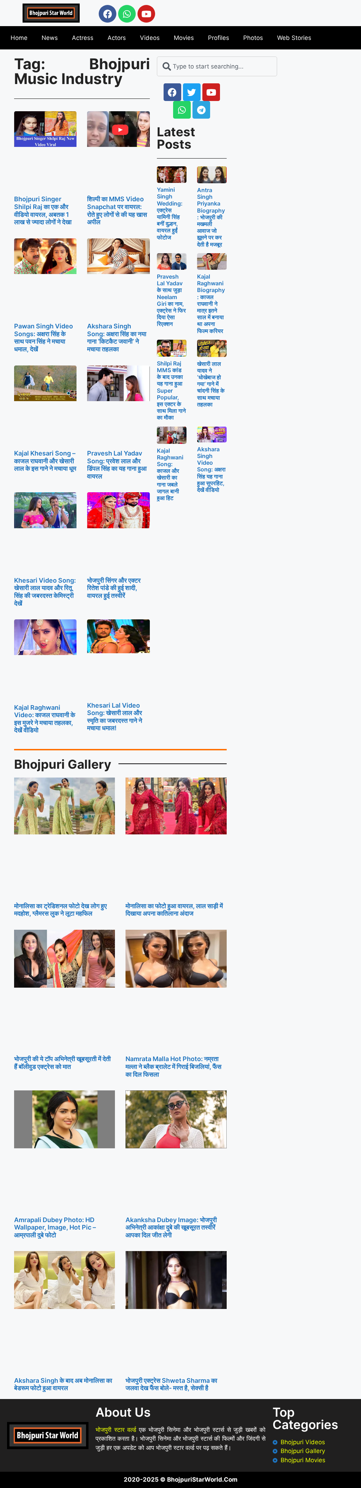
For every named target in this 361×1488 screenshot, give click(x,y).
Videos (150, 37)
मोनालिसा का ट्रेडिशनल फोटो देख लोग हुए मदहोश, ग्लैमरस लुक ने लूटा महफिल (60, 909)
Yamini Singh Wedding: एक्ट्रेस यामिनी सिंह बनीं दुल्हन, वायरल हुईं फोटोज (170, 213)
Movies (184, 37)
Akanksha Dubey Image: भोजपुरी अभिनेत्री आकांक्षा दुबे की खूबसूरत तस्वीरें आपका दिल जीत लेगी (171, 1227)
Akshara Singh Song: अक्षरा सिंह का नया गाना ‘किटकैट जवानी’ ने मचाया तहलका (116, 337)
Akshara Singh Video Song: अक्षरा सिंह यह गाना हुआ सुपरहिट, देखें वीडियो (211, 469)
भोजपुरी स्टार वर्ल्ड (116, 1429)
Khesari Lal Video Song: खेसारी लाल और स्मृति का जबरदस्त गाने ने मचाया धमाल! (114, 717)
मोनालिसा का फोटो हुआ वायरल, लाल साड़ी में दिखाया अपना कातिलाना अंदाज (174, 909)
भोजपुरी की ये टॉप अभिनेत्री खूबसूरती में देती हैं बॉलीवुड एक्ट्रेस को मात (62, 1062)
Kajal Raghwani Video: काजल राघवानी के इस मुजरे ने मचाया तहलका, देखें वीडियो (44, 719)
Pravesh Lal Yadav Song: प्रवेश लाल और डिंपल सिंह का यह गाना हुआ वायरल (117, 465)
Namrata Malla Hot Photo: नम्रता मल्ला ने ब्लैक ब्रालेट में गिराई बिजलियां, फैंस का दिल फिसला (173, 1066)
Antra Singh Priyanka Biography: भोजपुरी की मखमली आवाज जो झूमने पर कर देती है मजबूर (211, 217)
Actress (82, 37)
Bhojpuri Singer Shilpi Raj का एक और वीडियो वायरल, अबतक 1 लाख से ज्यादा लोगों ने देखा (43, 210)
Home (19, 37)
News (50, 37)
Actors (117, 37)
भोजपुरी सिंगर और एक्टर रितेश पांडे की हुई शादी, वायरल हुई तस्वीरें (114, 588)
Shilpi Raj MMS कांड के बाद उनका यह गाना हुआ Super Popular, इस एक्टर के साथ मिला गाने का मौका (171, 390)
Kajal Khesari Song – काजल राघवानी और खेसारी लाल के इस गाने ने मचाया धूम (45, 461)
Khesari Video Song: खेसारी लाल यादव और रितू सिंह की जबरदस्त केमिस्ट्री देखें (45, 592)
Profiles (218, 37)
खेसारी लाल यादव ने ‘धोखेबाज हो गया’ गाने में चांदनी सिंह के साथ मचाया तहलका (211, 384)
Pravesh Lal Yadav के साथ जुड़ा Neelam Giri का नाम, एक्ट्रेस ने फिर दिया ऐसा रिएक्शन (171, 300)
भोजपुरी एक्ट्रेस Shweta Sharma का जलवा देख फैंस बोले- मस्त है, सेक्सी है (171, 1384)
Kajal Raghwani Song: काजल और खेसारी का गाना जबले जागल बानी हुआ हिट (170, 474)
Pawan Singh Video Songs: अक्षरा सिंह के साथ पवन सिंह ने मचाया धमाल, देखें (43, 337)
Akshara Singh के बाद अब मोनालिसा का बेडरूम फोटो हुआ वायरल (63, 1384)
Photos (253, 37)
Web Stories (294, 37)
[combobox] (217, 66)
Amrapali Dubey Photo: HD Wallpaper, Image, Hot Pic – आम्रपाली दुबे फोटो (55, 1227)
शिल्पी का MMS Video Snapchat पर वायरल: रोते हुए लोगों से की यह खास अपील (117, 210)
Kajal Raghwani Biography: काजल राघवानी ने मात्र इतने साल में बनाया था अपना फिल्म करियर (211, 303)
